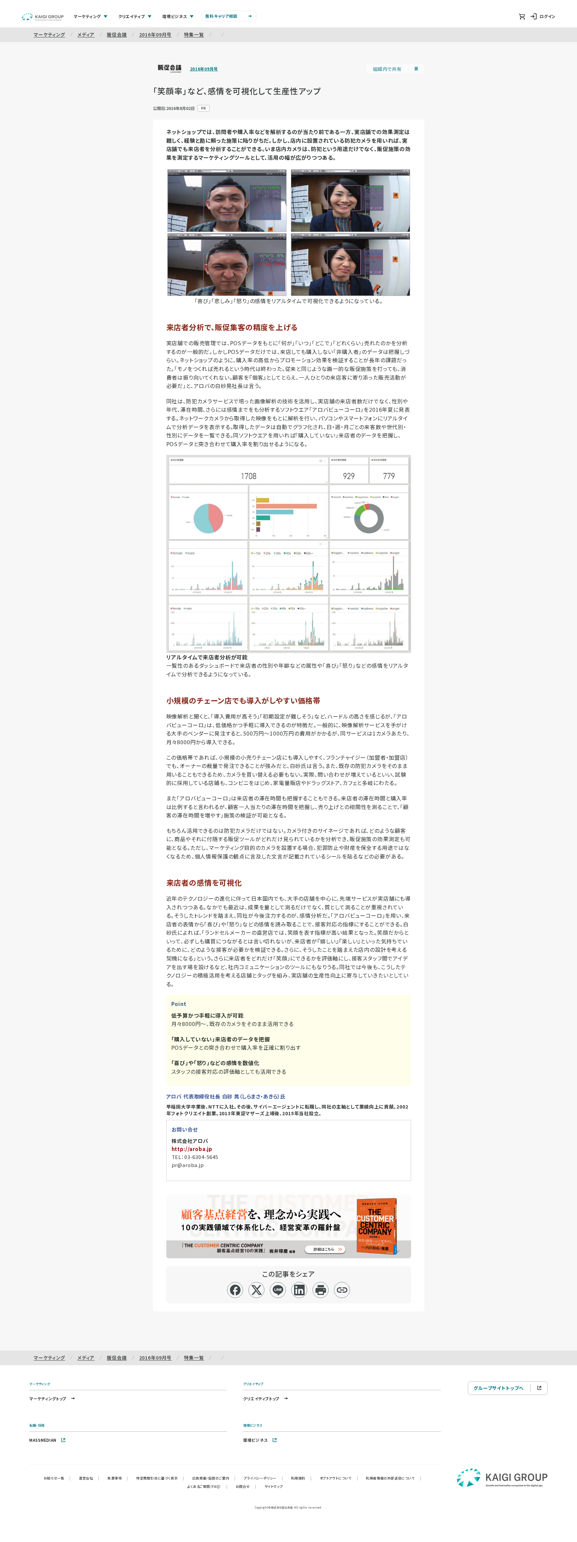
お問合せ (246, 1486)
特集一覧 (194, 34)
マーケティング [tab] (87, 16)
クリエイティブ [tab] (131, 16)
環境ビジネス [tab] (174, 16)
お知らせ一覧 (57, 1478)
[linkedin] (299, 1290)
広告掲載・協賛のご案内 (214, 1478)
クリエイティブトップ (261, 1398)
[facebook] (235, 1290)
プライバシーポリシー (263, 1478)
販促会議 (117, 34)
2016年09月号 (155, 34)
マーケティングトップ (47, 1398)
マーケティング (49, 34)
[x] (256, 1290)
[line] (277, 1290)
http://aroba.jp (192, 1148)
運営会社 (89, 1478)
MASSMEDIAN (42, 1440)
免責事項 (118, 1478)
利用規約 (301, 1478)
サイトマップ (273, 1486)
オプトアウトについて (339, 1478)
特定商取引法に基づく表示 (160, 1478)
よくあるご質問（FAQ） (207, 1486)
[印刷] (320, 1290)
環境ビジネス (255, 1440)
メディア (85, 34)
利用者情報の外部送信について (393, 1478)
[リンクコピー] (342, 1290)
